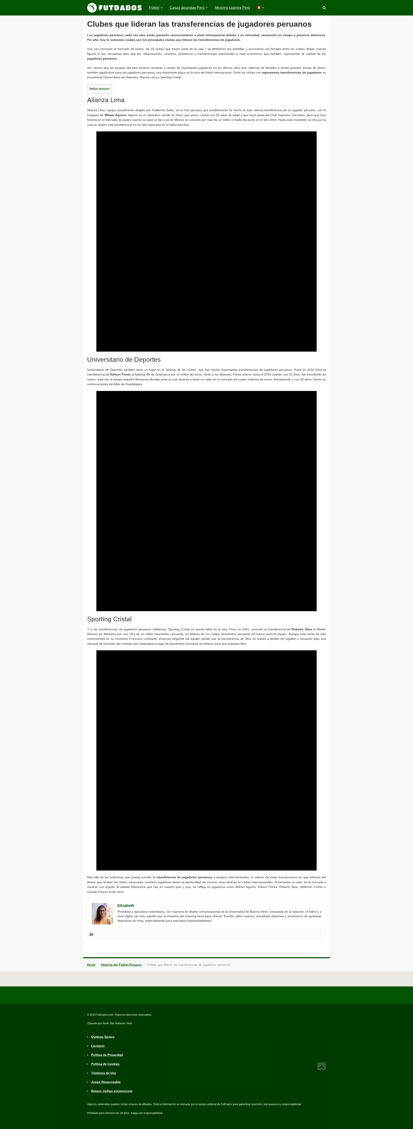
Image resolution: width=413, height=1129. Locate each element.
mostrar (104, 88)
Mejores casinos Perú (232, 7)
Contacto (98, 1045)
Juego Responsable (106, 1082)
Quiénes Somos (102, 1036)
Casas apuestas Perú (187, 7)
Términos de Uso (103, 1073)
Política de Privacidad (107, 1055)
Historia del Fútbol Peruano (121, 964)
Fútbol (154, 7)
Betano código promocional (111, 1091)
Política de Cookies (105, 1064)
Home (91, 964)
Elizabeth (125, 905)
